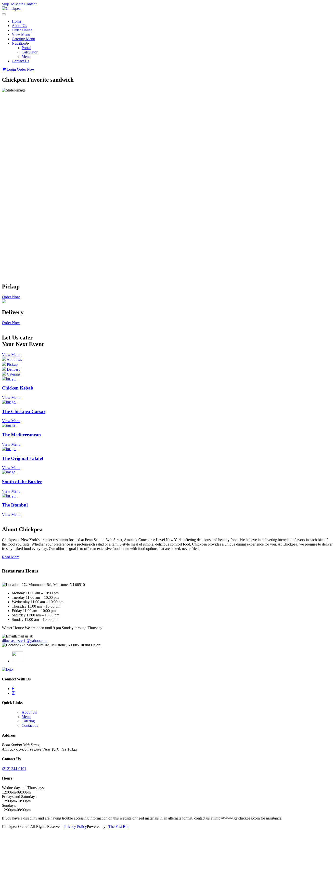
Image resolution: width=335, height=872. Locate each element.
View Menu (21, 34)
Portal (26, 48)
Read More (10, 557)
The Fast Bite (118, 826)
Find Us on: (92, 645)
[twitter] (13, 689)
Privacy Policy (75, 826)
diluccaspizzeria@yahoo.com (24, 640)
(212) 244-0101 (14, 769)
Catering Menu (23, 39)
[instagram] (13, 693)
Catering (28, 721)
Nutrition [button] (19, 43)
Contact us (30, 725)
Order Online (22, 30)
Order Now (26, 69)
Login (11, 69)
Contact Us (20, 61)
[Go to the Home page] (11, 8)
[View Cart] (4, 69)
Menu (26, 56)
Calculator (30, 52)
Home (16, 21)
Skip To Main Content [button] (19, 4)
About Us (19, 26)
